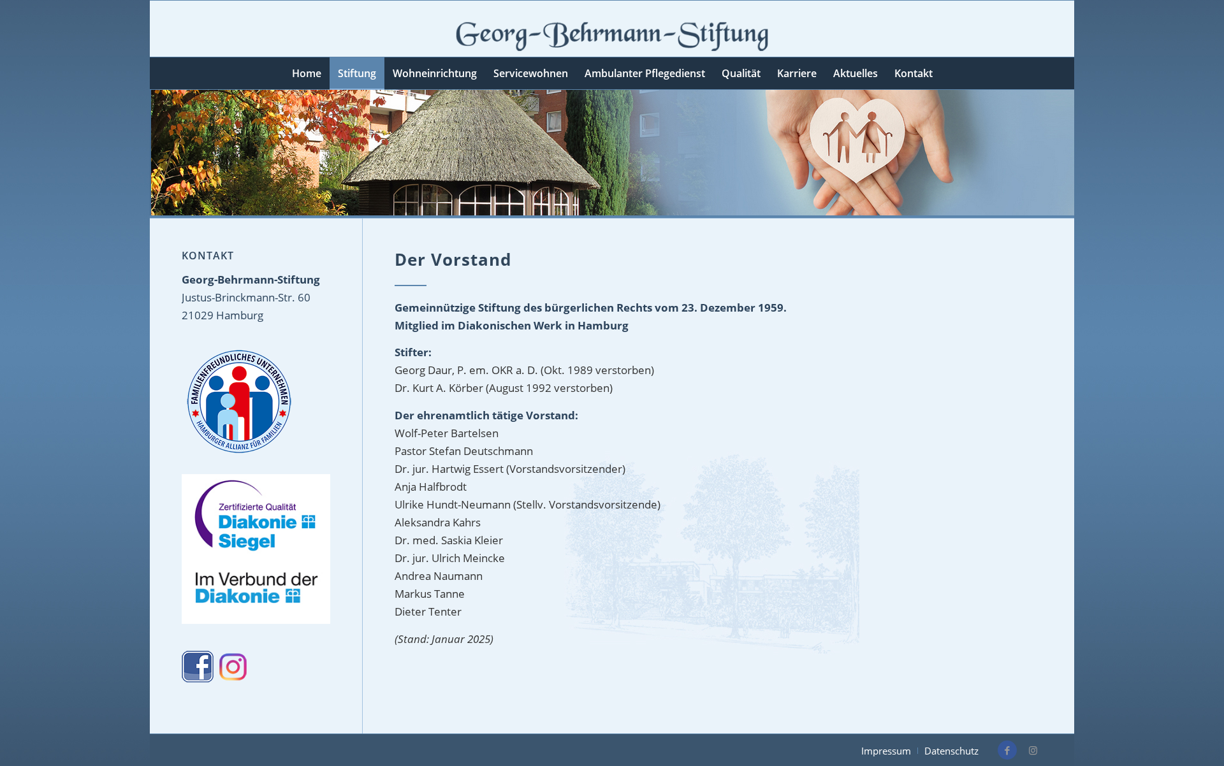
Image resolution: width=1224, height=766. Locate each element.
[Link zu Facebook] (1007, 750)
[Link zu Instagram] (1032, 750)
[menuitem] (307, 73)
